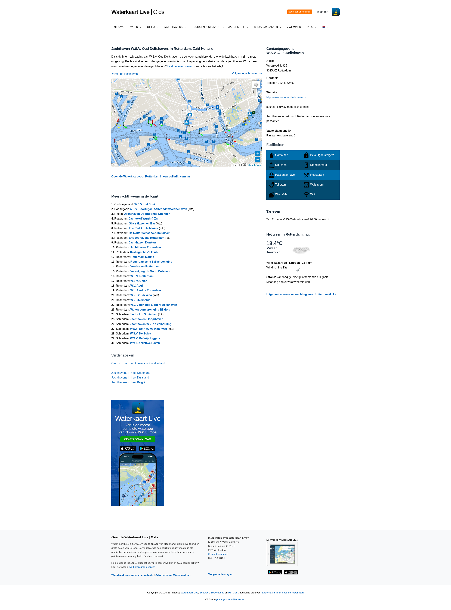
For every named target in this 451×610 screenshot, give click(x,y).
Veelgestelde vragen (220, 574)
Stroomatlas (217, 592)
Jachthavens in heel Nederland (130, 372)
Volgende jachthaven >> (247, 73)
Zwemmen (294, 27)
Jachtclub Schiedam (143, 314)
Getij (151, 27)
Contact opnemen (218, 554)
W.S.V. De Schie (140, 333)
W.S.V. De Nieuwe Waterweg (148, 328)
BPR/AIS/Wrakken (266, 27)
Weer (134, 27)
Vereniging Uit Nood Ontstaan (150, 271)
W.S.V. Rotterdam (141, 276)
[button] (230, 144)
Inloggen (322, 11)
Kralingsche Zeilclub (144, 252)
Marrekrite (237, 27)
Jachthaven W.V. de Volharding (150, 324)
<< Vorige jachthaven (124, 73)
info (310, 27)
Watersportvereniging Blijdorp (150, 309)
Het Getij (233, 592)
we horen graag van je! (142, 566)
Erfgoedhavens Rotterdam (146, 237)
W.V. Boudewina (141, 295)
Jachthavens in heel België (128, 382)
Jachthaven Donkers (143, 242)
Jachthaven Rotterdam (145, 247)
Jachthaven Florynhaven (146, 319)
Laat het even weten (180, 66)
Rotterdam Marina (142, 256)
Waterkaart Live (189, 592)
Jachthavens (174, 27)
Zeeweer (204, 592)
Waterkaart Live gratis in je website (132, 575)
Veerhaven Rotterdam (144, 266)
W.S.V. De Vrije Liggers (145, 338)
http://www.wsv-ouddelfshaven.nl (286, 97)
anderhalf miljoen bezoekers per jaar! (283, 592)
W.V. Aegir (137, 285)
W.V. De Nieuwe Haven (145, 343)
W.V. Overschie (140, 300)
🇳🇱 (324, 27)
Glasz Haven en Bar (142, 223)
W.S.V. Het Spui (144, 204)
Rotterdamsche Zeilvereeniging (151, 261)
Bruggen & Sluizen (206, 27)
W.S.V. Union (138, 280)
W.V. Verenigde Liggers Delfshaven (153, 304)
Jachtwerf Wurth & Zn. (143, 218)
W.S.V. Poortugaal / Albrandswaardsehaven (158, 209)
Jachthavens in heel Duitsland (130, 377)
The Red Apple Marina (143, 228)
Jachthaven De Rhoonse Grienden (147, 213)
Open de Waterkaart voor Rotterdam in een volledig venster (150, 176)
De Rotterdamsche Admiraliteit (149, 233)
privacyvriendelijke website (231, 599)
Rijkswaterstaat (254, 164)
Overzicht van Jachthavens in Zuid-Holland (138, 363)
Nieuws (119, 27)
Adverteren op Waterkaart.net (172, 575)
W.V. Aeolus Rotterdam (145, 290)
